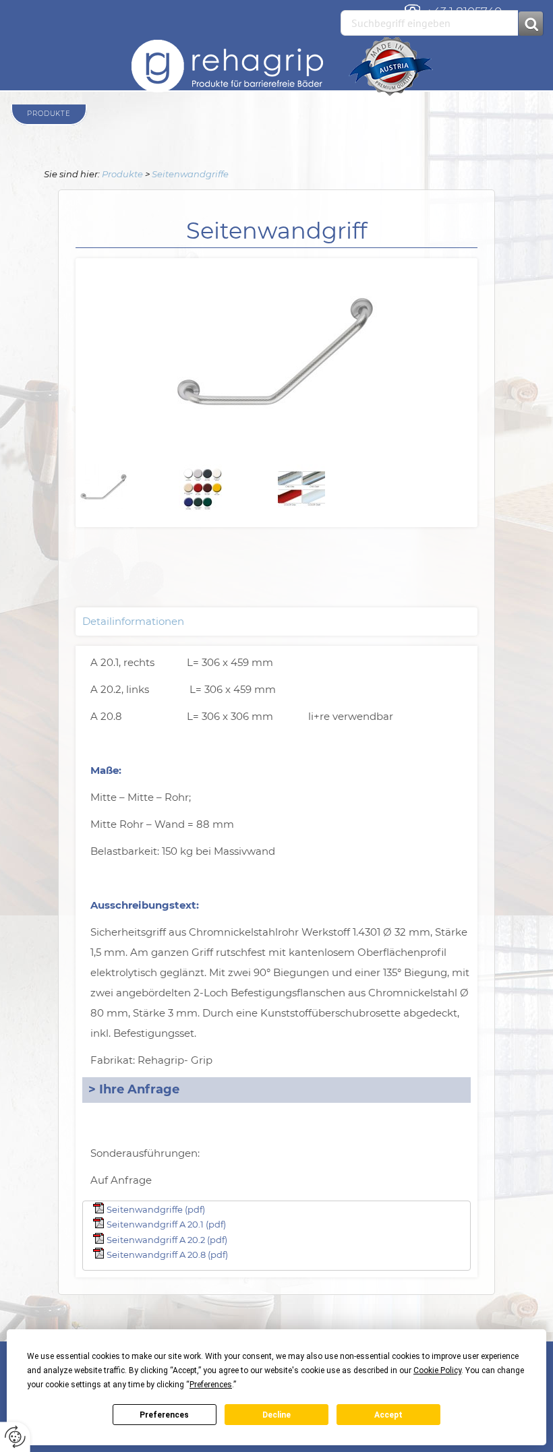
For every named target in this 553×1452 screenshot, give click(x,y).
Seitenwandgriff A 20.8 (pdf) (167, 1254)
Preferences (164, 1415)
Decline (276, 1415)
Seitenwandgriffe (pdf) (156, 1209)
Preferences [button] (211, 1384)
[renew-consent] (15, 1437)
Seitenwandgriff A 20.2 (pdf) (167, 1239)
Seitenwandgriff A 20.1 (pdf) (166, 1224)
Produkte (122, 174)
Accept (388, 1415)
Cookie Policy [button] (437, 1370)
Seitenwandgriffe (190, 174)
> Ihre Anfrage (133, 1089)
